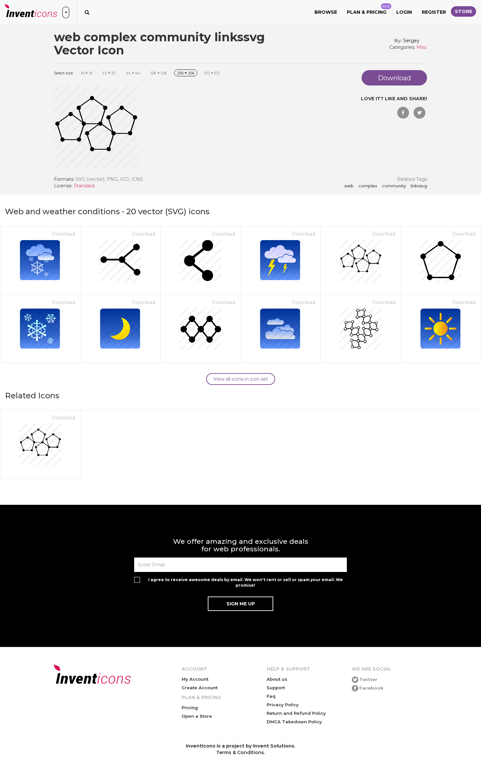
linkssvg (419, 186)
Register (434, 12)
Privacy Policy (283, 704)
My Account (195, 679)
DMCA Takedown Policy (294, 721)
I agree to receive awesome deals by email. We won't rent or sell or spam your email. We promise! (245, 582)
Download (63, 234)
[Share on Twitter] (419, 113)
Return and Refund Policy (296, 713)
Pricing (190, 707)
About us (277, 679)
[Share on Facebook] (403, 113)
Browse (325, 12)
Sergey (411, 41)
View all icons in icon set (240, 379)
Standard (84, 186)
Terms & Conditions (240, 752)
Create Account (200, 687)
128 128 (158, 72)
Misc (422, 47)
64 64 (133, 72)
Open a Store (197, 716)
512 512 (212, 72)
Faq (271, 696)
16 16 (86, 72)
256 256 (185, 72)
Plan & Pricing (368, 10)
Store (463, 11)
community (394, 186)
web (349, 186)
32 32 (109, 72)
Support (276, 687)
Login (404, 12)
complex (367, 186)
